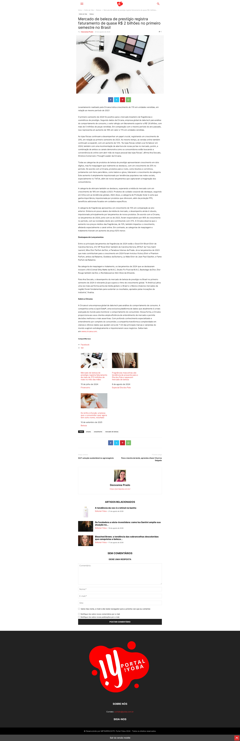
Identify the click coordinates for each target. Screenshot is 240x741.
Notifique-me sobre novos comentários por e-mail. (100, 614)
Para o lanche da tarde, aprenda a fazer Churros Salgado (141, 459)
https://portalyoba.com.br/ (120, 489)
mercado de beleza (111, 432)
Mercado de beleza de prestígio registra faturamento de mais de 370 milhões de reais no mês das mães (94, 376)
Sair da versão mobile (120, 738)
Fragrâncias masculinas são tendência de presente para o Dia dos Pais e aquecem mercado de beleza (125, 376)
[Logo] (120, 696)
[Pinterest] (122, 99)
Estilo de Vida (89, 10)
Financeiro (85, 387)
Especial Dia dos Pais (121, 387)
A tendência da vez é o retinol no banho (116, 508)
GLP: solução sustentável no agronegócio (96, 458)
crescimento (98, 432)
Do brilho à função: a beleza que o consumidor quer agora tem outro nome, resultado (94, 415)
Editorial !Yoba (101, 511)
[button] (82, 3)
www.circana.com (89, 331)
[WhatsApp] (128, 99)
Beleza (98, 10)
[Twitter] (116, 99)
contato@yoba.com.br (124, 712)
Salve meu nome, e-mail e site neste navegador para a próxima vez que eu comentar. (116, 609)
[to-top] (236, 737)
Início (80, 10)
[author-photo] (120, 482)
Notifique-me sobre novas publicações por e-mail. (100, 617)
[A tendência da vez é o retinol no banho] (85, 512)
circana (88, 432)
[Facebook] (110, 99)
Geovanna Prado (87, 32)
